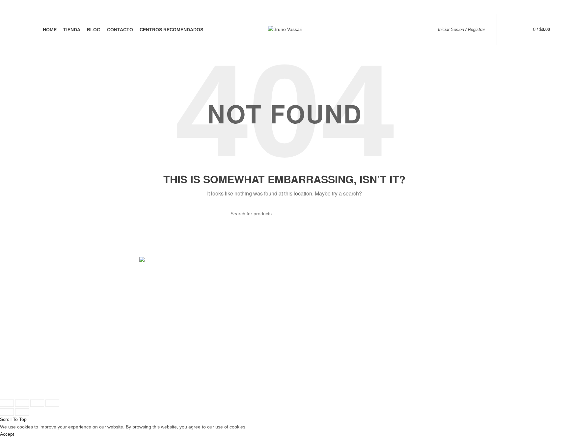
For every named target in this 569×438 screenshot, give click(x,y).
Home (50, 29)
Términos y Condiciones (250, 358)
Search (325, 213)
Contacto (120, 29)
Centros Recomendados (171, 29)
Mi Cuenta (107, 302)
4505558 (294, 305)
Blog (93, 29)
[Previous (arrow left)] (7, 412)
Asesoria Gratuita (115, 331)
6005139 (423, 305)
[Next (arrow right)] (22, 412)
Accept (7, 434)
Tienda (71, 29)
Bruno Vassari (272, 387)
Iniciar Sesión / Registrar (461, 29)
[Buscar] (512, 30)
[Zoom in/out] (52, 403)
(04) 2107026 (396, 305)
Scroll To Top (13, 419)
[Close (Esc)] (7, 403)
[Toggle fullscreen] (37, 403)
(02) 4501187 (267, 305)
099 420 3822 (271, 296)
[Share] (22, 403)
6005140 (445, 305)
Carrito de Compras (117, 312)
